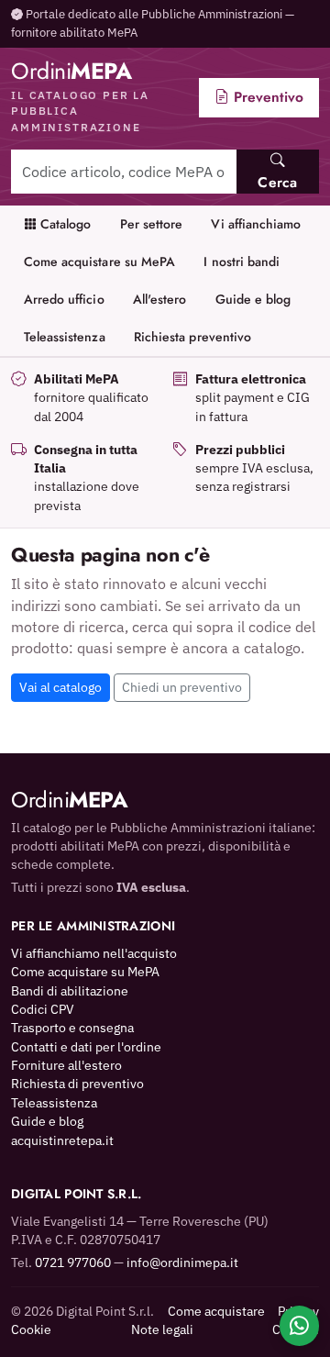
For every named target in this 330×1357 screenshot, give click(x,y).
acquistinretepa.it (62, 1140)
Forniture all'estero (66, 1065)
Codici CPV (42, 1009)
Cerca (277, 182)
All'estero (160, 299)
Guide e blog (253, 299)
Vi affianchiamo (256, 224)
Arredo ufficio (64, 299)
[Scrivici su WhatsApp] (299, 1326)
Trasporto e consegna (72, 1027)
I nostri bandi (242, 261)
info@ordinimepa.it (182, 1262)
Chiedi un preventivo (182, 687)
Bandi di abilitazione (69, 991)
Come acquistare (216, 1311)
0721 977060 (73, 1262)
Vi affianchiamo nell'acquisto (94, 953)
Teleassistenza (64, 337)
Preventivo (266, 96)
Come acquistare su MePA (100, 261)
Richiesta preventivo (192, 337)
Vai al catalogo (60, 687)
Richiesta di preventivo (77, 1083)
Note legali (162, 1329)
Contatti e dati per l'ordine (86, 1047)
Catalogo (64, 224)
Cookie (31, 1329)
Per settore (151, 224)
